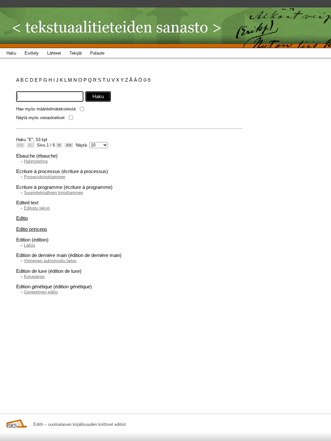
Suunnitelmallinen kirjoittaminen (53, 192)
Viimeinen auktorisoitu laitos (50, 260)
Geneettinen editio (41, 292)
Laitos (29, 245)
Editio (22, 218)
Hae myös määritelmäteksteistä (46, 109)
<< (20, 145)
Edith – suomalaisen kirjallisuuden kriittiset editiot (79, 424)
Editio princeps (31, 229)
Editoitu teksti (37, 208)
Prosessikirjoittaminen (44, 176)
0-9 (147, 80)
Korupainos (34, 276)
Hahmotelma (36, 161)
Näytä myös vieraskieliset (40, 117)
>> (68, 145)
